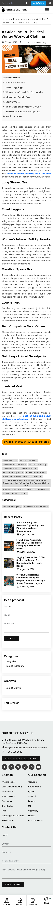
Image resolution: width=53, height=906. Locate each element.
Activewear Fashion (28, 460)
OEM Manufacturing (12, 786)
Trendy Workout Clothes (13, 489)
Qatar (31, 791)
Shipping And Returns (13, 815)
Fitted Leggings (14, 87)
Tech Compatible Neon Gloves (23, 106)
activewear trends (28, 468)
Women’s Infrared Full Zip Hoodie (24, 92)
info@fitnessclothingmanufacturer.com (26, 747)
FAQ (4, 810)
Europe (31, 801)
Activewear (8, 791)
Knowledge (7, 805)
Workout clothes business (38, 489)
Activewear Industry (37, 464)
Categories (10, 661)
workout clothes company (14, 493)
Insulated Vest (14, 116)
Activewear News (10, 468)
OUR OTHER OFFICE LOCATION (20, 759)
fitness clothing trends (13, 472)
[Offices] (6, 900)
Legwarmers (13, 102)
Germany (33, 810)
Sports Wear (8, 796)
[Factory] (20, 900)
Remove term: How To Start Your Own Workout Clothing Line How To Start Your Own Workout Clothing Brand (26, 483)
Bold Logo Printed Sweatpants (23, 111)
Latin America (35, 820)
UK (29, 805)
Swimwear (7, 801)
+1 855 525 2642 (13, 751)
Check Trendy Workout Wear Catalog (26, 442)
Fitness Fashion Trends (36, 472)
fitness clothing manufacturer (17, 19)
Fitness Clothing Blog (12, 506)
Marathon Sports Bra (18, 97)
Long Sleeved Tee (15, 82)
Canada (32, 781)
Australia (32, 796)
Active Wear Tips (10, 460)
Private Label (8, 781)
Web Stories (8, 820)
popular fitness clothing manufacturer (29, 173)
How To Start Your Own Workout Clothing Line (22, 476)
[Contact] (33, 900)
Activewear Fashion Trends (14, 464)
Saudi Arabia (34, 786)
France (31, 815)
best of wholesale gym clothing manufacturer (26, 417)
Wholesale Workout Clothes (36, 506)
